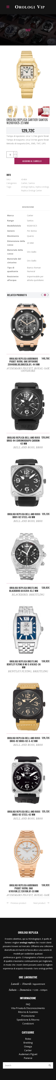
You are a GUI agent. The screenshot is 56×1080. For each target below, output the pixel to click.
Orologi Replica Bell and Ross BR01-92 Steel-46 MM (23, 515)
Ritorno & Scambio (28, 1012)
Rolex (28, 1038)
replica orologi (42, 186)
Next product (39, 903)
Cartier (24, 183)
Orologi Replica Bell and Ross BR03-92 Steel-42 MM (23, 813)
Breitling (36, 594)
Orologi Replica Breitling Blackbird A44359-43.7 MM (23, 589)
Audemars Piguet (19, 368)
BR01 (39, 521)
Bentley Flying (19, 671)
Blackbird (20, 594)
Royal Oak (42, 895)
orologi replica (27, 186)
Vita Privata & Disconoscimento (28, 1008)
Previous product (18, 903)
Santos (31, 183)
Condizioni (28, 1023)
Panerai (28, 1058)
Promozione (28, 1015)
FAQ (28, 1004)
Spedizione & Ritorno (28, 1019)
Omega (28, 1046)
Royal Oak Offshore (35, 369)
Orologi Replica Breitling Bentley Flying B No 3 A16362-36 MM (24, 664)
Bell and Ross (23, 447)
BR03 (39, 447)
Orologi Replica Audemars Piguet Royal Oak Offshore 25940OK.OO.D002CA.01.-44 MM (24, 361)
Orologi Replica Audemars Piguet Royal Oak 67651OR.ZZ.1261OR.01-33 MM (24, 888)
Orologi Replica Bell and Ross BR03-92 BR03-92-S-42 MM (23, 739)
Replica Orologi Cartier (31, 190)
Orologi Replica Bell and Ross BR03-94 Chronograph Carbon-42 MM (23, 440)
